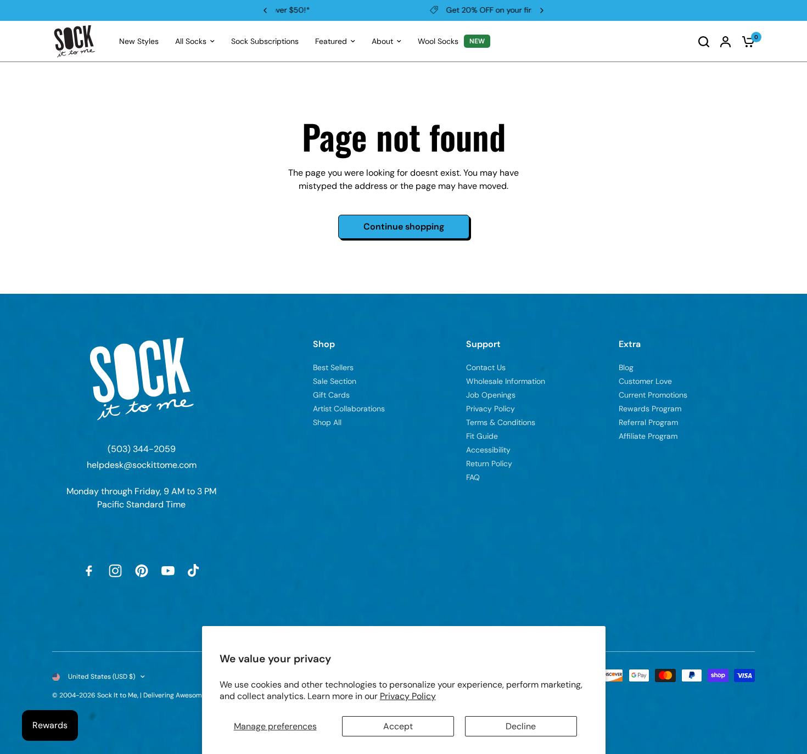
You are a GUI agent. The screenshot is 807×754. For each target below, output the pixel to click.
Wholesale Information (505, 381)
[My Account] (725, 41)
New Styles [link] (139, 41)
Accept (398, 726)
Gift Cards (331, 395)
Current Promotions (653, 395)
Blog (626, 367)
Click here (471, 10)
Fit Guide (482, 436)
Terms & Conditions (500, 422)
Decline (521, 726)
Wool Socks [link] (438, 41)
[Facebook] (89, 570)
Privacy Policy (408, 696)
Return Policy (489, 463)
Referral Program (648, 422)
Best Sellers (333, 367)
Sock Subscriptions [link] (265, 41)
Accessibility (488, 450)
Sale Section (334, 381)
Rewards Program (650, 409)
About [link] (382, 41)
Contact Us (486, 367)
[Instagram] (115, 570)
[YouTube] (168, 570)
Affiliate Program (648, 436)
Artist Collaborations (349, 409)
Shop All (327, 422)
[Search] (704, 41)
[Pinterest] (142, 570)
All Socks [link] (190, 41)
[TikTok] (194, 570)
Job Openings (490, 395)
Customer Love (645, 381)
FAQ (473, 477)
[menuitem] (139, 41)
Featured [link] (331, 41)
